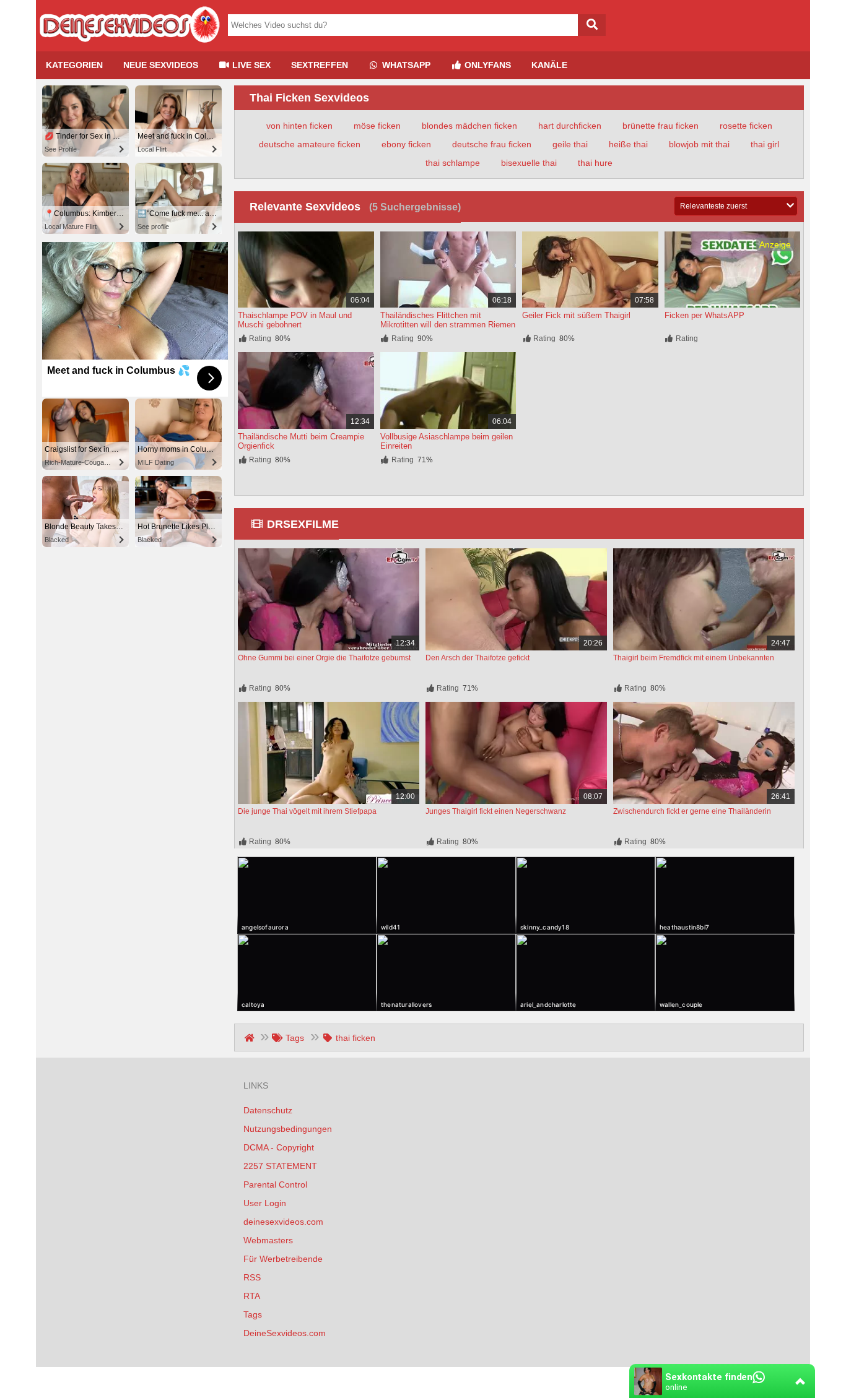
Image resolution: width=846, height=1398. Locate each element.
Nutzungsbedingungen (287, 1129)
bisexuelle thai (529, 163)
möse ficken (377, 126)
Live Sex (250, 65)
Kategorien (74, 65)
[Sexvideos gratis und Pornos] (129, 46)
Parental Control (275, 1184)
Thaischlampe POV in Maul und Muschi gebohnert (295, 320)
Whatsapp (405, 65)
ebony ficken (406, 144)
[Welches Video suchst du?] (592, 25)
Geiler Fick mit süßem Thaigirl (576, 315)
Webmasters (268, 1240)
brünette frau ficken (660, 126)
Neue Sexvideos (160, 65)
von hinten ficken (299, 126)
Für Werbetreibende (283, 1259)
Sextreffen (319, 65)
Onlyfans (486, 65)
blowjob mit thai (699, 144)
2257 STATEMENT (280, 1166)
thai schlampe (452, 163)
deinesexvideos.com (283, 1222)
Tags (252, 1314)
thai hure (595, 163)
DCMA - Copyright (278, 1147)
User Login (264, 1203)
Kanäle (549, 65)
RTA (251, 1296)
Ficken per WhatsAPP (704, 315)
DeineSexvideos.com (284, 1333)
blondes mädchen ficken (469, 126)
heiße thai (628, 144)
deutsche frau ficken (491, 144)
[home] (250, 1038)
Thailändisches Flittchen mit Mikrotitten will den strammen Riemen (447, 320)
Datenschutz (267, 1110)
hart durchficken (569, 126)
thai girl (765, 144)
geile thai (570, 144)
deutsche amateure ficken (309, 144)
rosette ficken (746, 126)
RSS (252, 1277)
